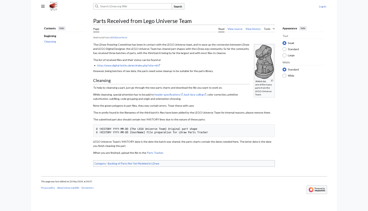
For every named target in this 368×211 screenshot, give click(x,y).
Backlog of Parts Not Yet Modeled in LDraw (133, 163)
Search (178, 6)
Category (100, 163)
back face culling (194, 94)
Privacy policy (48, 187)
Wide (291, 75)
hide (61, 28)
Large (291, 55)
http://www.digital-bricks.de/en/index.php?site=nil (127, 65)
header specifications (167, 94)
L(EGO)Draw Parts (118, 37)
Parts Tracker (155, 152)
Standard (293, 49)
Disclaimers (87, 187)
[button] (43, 6)
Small (291, 42)
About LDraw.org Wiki (68, 187)
